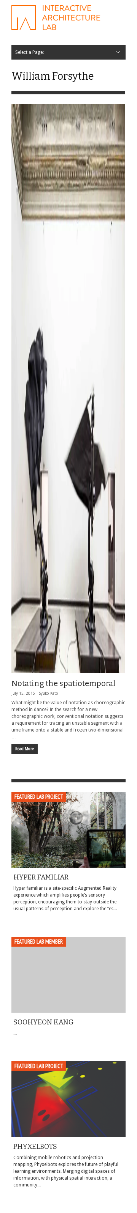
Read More (24, 749)
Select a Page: (29, 52)
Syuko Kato (48, 693)
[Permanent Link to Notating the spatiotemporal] (68, 388)
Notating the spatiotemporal (63, 683)
